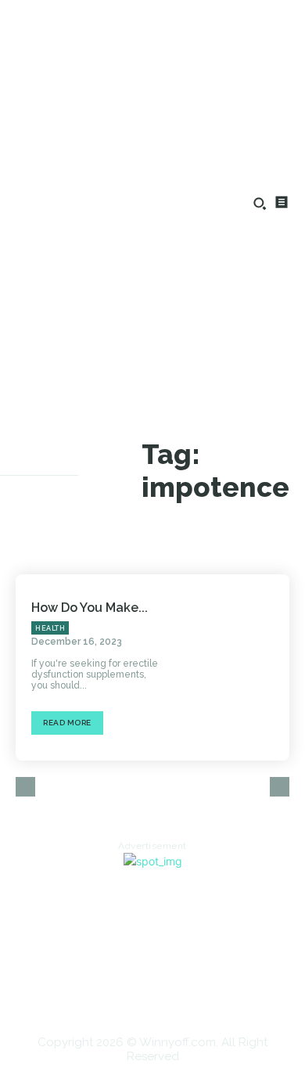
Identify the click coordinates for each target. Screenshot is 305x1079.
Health (50, 628)
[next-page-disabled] (279, 787)
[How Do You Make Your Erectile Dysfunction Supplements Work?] (234, 667)
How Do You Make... (89, 607)
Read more (67, 722)
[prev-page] (25, 787)
